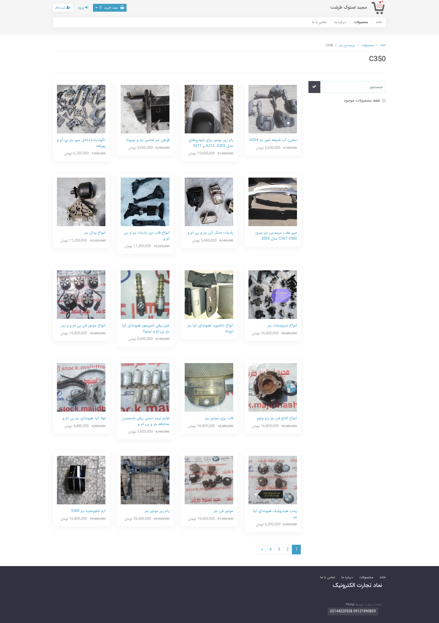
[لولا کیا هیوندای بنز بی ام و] (81, 387)
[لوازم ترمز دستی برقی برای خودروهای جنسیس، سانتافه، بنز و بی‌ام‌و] (145, 387)
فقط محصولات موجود (362, 100)
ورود (81, 7)
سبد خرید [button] (109, 7)
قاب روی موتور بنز (219, 418)
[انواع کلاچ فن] (272, 387)
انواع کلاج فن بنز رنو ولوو (277, 418)
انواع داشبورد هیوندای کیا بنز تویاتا (210, 328)
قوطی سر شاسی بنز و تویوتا (147, 140)
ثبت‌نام (60, 7)
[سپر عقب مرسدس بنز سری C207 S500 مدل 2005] (272, 201)
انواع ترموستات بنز (282, 325)
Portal (350, 604)
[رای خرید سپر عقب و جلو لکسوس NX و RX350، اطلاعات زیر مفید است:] (81, 109)
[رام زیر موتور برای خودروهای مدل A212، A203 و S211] (209, 109)
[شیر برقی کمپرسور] (145, 294)
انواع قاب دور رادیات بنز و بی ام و (146, 236)
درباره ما (340, 22)
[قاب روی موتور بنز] (209, 387)
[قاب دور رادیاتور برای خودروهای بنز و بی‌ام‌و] (145, 201)
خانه (379, 22)
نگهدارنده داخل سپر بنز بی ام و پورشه (81, 143)
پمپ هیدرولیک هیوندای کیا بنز (275, 514)
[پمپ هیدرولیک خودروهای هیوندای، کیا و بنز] (272, 480)
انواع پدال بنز (94, 233)
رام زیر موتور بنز (157, 511)
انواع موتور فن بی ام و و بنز (83, 325)
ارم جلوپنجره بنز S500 (88, 511)
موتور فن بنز (223, 511)
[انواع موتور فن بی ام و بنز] (81, 294)
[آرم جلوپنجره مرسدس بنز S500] (81, 480)
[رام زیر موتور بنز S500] (145, 480)
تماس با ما (319, 22)
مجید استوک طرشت (348, 7)
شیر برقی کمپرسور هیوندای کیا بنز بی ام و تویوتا (145, 328)
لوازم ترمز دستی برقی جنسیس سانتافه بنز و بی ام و (145, 421)
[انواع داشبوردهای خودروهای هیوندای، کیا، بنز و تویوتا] (209, 294)
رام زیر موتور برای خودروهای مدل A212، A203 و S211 (211, 143)
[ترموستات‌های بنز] (272, 294)
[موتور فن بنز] (209, 480)
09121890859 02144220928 (353, 611)
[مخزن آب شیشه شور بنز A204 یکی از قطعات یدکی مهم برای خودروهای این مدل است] (272, 109)
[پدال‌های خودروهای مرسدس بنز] (81, 201)
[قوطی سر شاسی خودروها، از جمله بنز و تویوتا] (145, 109)
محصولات (361, 22)
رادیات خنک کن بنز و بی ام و (210, 233)
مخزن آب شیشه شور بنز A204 (273, 140)
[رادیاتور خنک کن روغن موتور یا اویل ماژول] (209, 201)
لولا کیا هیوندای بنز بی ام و (83, 418)
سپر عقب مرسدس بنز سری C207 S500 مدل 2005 (276, 236)
